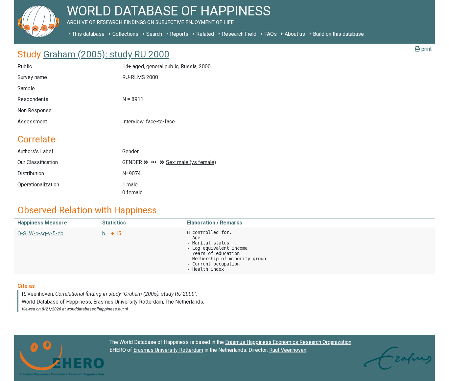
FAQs (270, 34)
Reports (179, 34)
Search (154, 34)
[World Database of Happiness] (40, 22)
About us (295, 34)
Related (205, 34)
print (426, 49)
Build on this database (338, 34)
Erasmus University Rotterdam (168, 350)
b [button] (104, 233)
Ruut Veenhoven (287, 350)
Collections (125, 34)
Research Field (239, 34)
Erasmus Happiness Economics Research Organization (288, 342)
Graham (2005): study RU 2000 (106, 54)
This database (88, 34)
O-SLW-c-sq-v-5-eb (40, 233)
